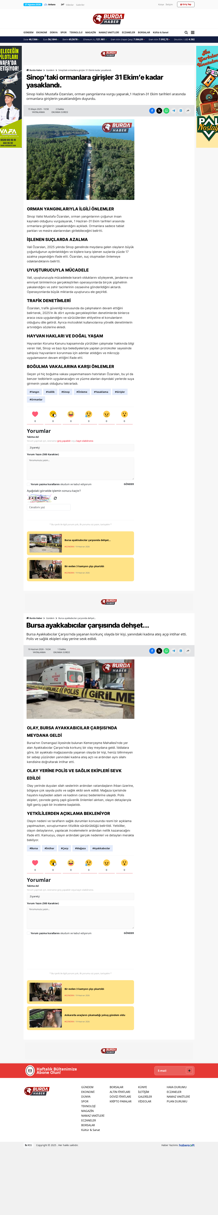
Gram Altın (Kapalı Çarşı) (127, 39)
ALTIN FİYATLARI (120, 1092)
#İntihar (49, 848)
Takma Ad (33, 436)
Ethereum (94, 39)
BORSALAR (144, 32)
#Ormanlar (36, 399)
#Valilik (50, 391)
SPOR (63, 32)
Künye (161, 4)
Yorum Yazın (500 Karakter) (43, 454)
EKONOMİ (41, 32)
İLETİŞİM (143, 1092)
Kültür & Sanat (160, 32)
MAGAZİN (90, 32)
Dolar (30, 39)
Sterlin (70, 39)
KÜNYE (142, 1087)
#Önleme (81, 391)
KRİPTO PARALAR (120, 1101)
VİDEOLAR (144, 1101)
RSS (29, 1145)
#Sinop (65, 391)
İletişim (169, 4)
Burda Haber (36, 70)
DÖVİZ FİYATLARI (120, 1097)
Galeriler (80, 4)
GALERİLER (145, 1097)
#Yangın (34, 391)
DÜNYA (54, 32)
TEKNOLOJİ (75, 32)
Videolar (70, 4)
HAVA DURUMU (177, 1087)
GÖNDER (129, 484)
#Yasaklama (101, 391)
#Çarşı (64, 848)
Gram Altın (158, 39)
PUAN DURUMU (177, 1101)
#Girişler (120, 391)
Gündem (50, 70)
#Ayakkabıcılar (101, 848)
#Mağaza (80, 848)
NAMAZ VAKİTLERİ (109, 32)
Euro (50, 39)
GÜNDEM (28, 32)
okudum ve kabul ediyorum (61, 484)
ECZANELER (128, 32)
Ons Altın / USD (186, 39)
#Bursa (34, 848)
